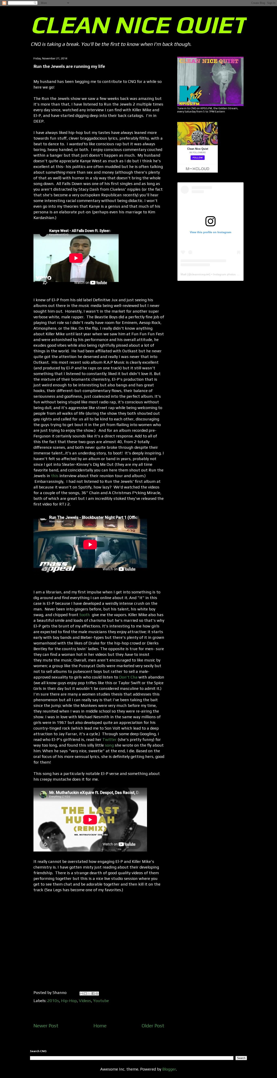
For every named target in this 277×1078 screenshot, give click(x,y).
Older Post (153, 1025)
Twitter (109, 739)
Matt (183, 274)
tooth (85, 614)
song (109, 745)
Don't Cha (128, 677)
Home (99, 1025)
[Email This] (81, 993)
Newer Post (45, 1025)
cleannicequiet (200, 274)
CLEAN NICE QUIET (138, 24)
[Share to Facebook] (93, 993)
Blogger (169, 1069)
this (54, 475)
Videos (85, 1000)
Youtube (101, 1000)
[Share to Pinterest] (97, 993)
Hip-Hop (69, 1000)
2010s (53, 1000)
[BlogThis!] (85, 993)
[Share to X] (89, 993)
